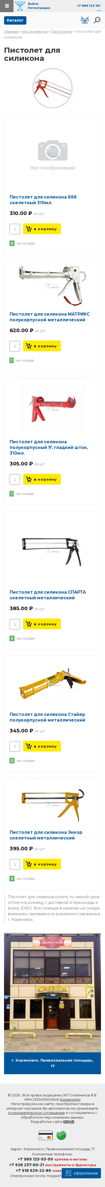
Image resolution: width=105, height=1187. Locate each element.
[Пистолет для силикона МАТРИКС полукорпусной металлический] (52, 286)
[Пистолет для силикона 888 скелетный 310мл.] (52, 155)
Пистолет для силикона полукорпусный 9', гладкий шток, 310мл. (49, 447)
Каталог (15, 20)
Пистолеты (61, 31)
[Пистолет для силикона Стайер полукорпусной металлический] (52, 683)
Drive (68, 1122)
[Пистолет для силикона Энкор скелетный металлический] (52, 803)
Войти (33, 4)
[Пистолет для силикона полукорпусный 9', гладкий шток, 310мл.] (52, 408)
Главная (11, 31)
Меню (6, 6)
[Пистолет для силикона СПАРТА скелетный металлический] (52, 550)
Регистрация (39, 8)
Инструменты (34, 31)
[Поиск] (97, 20)
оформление (85, 1173)
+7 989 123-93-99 (35, 1159)
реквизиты (70, 1099)
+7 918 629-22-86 (33, 1170)
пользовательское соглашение (36, 1113)
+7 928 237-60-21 (26, 1165)
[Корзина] (85, 20)
